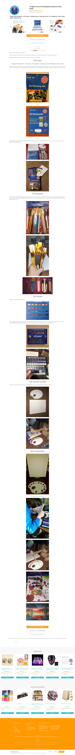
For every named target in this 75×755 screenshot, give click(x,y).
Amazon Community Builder (55, 726)
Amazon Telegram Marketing (43, 730)
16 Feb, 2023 (66, 708)
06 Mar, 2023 (51, 708)
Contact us (16, 729)
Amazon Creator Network (55, 728)
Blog (26, 748)
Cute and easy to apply (50, 703)
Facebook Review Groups (31, 727)
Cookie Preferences (46, 748)
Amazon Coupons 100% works (31, 728)
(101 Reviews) (43, 50)
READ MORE (7, 677)
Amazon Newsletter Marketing (55, 725)
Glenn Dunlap (71, 708)
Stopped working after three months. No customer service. (37, 704)
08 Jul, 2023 (35, 708)
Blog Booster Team (39, 10)
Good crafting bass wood (66, 703)
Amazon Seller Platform (54, 729)
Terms (15, 726)
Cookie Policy (41, 748)
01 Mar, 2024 (21, 708)
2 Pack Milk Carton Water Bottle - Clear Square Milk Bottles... (67, 669)
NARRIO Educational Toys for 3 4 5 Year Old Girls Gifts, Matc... (22, 669)
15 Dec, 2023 (6, 708)
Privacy (15, 728)
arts (4, 709)
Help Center (29, 748)
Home (15, 725)
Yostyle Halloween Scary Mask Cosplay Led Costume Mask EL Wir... (52, 669)
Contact (33, 748)
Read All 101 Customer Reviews (38, 39)
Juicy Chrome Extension (30, 729)
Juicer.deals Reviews (17, 730)
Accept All (61, 751)
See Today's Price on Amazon (38, 35)
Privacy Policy (37, 748)
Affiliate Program (17, 731)
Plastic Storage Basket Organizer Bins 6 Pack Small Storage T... (6, 669)
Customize (55, 751)
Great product (19, 703)
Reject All (50, 751)
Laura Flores (11, 708)
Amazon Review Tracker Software (44, 726)
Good (2, 703)
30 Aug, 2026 (6, 672)
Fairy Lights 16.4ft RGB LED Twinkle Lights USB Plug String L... (37, 669)
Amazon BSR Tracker (42, 725)
